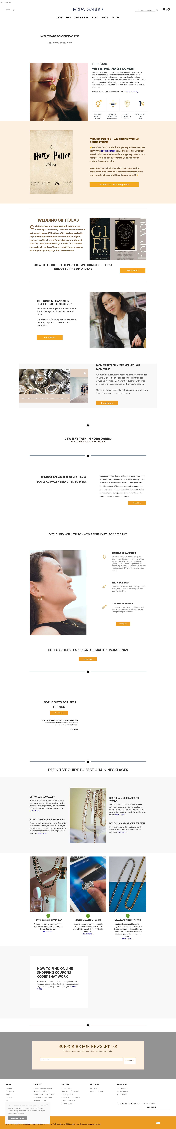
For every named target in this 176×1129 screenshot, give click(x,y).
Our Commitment (96, 1091)
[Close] (47, 1104)
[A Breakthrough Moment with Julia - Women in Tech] (53, 386)
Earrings (9, 1088)
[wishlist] (163, 10)
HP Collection (108, 150)
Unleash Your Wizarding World (114, 184)
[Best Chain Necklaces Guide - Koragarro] (88, 815)
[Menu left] (8, 10)
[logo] (88, 9)
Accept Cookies (17, 1118)
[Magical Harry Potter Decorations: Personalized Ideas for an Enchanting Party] (51, 162)
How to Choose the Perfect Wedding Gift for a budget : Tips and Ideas (73, 267)
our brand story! (132, 92)
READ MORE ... (43, 833)
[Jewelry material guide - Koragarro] (88, 884)
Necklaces (10, 1091)
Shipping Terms (68, 1094)
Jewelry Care (67, 1088)
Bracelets (9, 1097)
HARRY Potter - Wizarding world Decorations (114, 140)
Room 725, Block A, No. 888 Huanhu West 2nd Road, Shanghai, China (44, 1097)
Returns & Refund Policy (71, 1097)
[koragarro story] (59, 92)
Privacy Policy (67, 1103)
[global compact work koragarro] (127, 104)
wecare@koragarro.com (43, 1088)
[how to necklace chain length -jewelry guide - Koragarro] (127, 884)
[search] (156, 10)
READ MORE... (35, 811)
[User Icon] (14, 10)
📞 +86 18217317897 (41, 1091)
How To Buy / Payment (70, 1091)
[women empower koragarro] (113, 104)
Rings (8, 1094)
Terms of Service (68, 1100)
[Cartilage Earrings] (58, 592)
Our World (93, 1088)
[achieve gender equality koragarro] (99, 104)
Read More (132, 270)
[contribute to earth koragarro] (141, 104)
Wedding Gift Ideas (58, 220)
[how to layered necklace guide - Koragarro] (48, 884)
